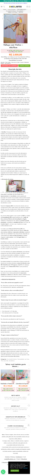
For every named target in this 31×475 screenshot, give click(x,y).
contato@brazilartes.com (9, 459)
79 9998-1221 (19, 457)
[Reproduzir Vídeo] (3, 18)
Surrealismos (12, 360)
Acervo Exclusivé (11, 9)
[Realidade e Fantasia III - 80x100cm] (8, 375)
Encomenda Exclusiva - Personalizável (14, 11)
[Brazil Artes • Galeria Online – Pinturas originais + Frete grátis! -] (15, 7)
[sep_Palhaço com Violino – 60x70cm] (15, 28)
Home (4, 9)
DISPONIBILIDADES (21, 9)
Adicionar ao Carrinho (9, 65)
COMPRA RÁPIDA (24, 65)
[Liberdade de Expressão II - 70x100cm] (23, 375)
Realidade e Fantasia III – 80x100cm (8, 384)
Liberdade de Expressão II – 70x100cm (23, 384)
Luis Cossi (27, 359)
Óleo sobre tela (4, 360)
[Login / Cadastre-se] (27, 7)
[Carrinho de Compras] (29, 7)
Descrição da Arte (15, 69)
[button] (13, 382)
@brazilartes (24, 459)
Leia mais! (25, 468)
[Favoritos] (3, 15)
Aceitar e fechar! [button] (14, 470)
